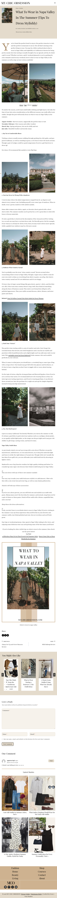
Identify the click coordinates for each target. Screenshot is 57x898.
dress (21, 105)
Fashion (21, 8)
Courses (42, 871)
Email (32, 734)
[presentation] (11, 668)
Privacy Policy (25, 894)
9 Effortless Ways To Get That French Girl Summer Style (20, 536)
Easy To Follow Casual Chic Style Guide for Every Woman (25, 298)
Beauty (15, 874)
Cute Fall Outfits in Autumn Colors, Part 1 (15, 813)
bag (25, 105)
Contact (42, 874)
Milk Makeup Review (48, 643)
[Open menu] (55, 3)
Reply (51, 760)
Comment (6, 710)
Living (15, 878)
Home (17, 8)
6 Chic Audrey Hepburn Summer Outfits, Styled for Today (15, 855)
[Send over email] (8, 635)
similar (34, 105)
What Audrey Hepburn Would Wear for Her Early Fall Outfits (42, 813)
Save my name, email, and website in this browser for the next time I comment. (27, 739)
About (42, 878)
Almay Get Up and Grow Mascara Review (12, 644)
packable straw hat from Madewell (19, 355)
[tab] (6, 682)
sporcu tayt (11, 760)
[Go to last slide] (2, 675)
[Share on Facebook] (3, 635)
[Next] (54, 675)
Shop (41, 868)
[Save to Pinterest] (5, 635)
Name (5, 734)
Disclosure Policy (36, 894)
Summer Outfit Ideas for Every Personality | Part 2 (42, 855)
